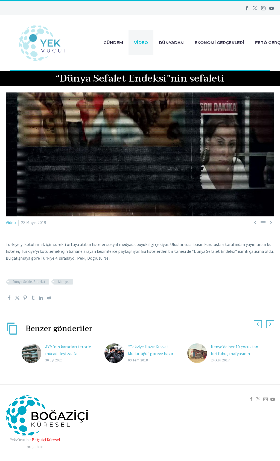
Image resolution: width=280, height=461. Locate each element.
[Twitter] (255, 8)
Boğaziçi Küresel (46, 439)
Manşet (63, 281)
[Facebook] (247, 8)
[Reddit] (49, 297)
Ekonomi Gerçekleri (219, 42)
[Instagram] (263, 8)
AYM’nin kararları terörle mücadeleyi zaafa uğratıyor (68, 353)
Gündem (113, 42)
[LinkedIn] (41, 297)
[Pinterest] (25, 297)
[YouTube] (271, 8)
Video (141, 42)
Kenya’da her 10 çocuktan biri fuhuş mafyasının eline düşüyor (234, 353)
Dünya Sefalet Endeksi (29, 281)
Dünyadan (171, 42)
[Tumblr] (33, 297)
